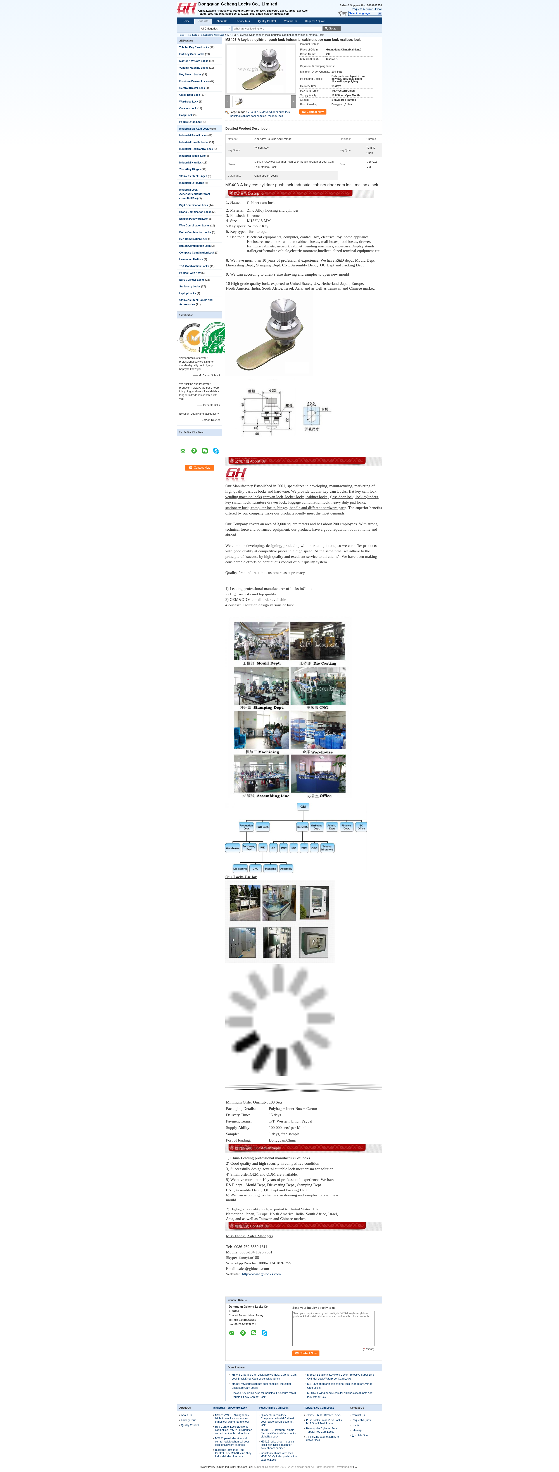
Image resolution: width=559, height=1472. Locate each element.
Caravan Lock (188, 108)
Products (203, 21)
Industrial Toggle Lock (192, 155)
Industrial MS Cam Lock (212, 35)
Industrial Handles (190, 162)
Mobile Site (361, 1435)
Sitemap (357, 1430)
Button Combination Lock (195, 245)
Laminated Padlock (191, 259)
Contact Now (315, 111)
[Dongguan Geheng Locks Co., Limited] (380, 14)
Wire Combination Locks (194, 225)
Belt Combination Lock (193, 239)
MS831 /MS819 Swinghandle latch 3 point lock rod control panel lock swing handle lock (232, 1418)
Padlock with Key (190, 273)
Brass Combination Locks (195, 212)
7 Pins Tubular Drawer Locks (323, 1415)
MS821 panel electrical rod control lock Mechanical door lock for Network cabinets (232, 1441)
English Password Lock (193, 218)
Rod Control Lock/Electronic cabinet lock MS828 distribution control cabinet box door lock (233, 1430)
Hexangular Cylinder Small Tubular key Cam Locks (322, 1430)
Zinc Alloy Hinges (190, 169)
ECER (357, 1467)
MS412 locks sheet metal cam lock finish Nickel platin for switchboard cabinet (278, 1445)
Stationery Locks (189, 286)
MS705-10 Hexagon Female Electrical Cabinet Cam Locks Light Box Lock (278, 1433)
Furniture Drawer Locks (194, 81)
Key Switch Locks (190, 74)
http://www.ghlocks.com (261, 1274)
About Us (221, 21)
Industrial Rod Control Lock (196, 149)
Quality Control (267, 21)
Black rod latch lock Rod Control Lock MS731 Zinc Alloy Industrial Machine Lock (233, 1453)
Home (186, 21)
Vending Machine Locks (194, 67)
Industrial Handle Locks (194, 142)
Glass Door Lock (189, 94)
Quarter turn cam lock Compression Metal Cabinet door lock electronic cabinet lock (277, 1420)
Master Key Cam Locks (194, 61)
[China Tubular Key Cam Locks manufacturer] (187, 8)
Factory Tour (242, 21)
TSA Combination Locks (194, 266)
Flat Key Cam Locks (191, 54)
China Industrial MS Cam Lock (235, 1467)
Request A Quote (362, 9)
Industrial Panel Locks (193, 135)
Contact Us (290, 21)
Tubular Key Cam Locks (194, 47)
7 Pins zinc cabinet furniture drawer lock (322, 1438)
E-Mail (355, 1425)
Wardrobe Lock (188, 101)
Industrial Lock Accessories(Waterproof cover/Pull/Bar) (194, 194)
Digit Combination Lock (193, 205)
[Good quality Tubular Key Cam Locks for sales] (194, 354)
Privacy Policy (207, 1467)
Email (378, 9)
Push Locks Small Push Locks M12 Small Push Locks (324, 1422)
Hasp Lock (186, 115)
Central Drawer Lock (192, 88)
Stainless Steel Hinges (193, 176)
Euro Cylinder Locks (192, 279)
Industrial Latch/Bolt (191, 182)
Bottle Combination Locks (195, 232)
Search (333, 28)
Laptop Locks (187, 293)
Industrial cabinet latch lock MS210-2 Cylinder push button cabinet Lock (279, 1456)
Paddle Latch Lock (190, 121)
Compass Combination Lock (196, 252)
